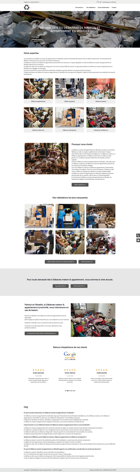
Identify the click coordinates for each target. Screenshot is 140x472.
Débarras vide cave (38, 130)
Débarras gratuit (69, 101)
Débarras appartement (38, 101)
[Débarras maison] (100, 88)
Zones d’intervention (103, 7)
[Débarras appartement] (38, 88)
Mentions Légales (57, 470)
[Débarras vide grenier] (69, 117)
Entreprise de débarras (101, 130)
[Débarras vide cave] (38, 117)
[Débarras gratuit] (69, 88)
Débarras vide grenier (69, 130)
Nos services (79, 7)
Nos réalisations (90, 7)
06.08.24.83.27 (35, 2)
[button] (65, 390)
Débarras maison (101, 101)
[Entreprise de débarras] (100, 117)
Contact (114, 7)
